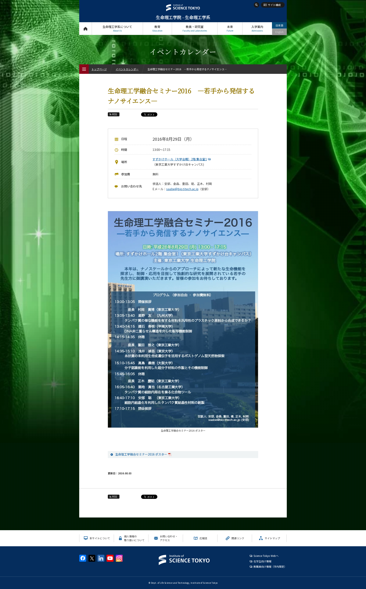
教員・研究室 (195, 28)
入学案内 (257, 28)
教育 (157, 28)
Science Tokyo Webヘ (266, 555)
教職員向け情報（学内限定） (270, 566)
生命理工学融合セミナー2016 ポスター (141, 454)
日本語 (279, 25)
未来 (230, 28)
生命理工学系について (117, 28)
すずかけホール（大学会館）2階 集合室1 (179, 159)
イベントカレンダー (127, 69)
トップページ (85, 28)
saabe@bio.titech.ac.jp (182, 189)
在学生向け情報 (262, 561)
